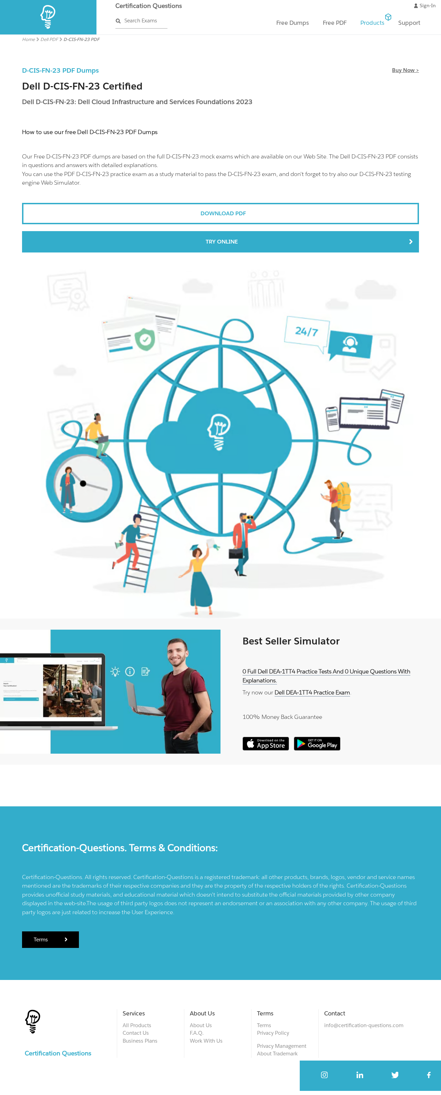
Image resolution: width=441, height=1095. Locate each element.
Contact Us (136, 1033)
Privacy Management (281, 1046)
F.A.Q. (197, 1033)
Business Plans (140, 1040)
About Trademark (277, 1053)
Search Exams (140, 20)
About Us (201, 1025)
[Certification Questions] (48, 33)
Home (28, 39)
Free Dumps (292, 23)
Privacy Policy (273, 1033)
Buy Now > (405, 70)
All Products (137, 1025)
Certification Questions (148, 6)
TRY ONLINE (222, 241)
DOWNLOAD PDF (223, 213)
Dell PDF (49, 39)
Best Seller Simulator (291, 641)
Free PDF (335, 23)
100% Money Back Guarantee (282, 717)
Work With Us (206, 1040)
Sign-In (428, 5)
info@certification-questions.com (363, 1025)
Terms (41, 939)
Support (409, 23)
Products (372, 23)
